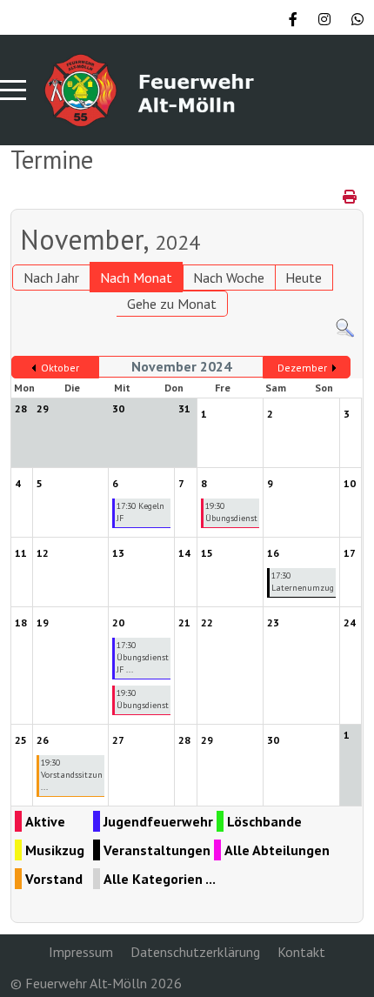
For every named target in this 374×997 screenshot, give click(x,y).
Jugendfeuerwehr (158, 821)
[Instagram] (324, 19)
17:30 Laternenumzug (302, 581)
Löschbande (264, 821)
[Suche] (345, 327)
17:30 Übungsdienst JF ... (143, 657)
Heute (303, 277)
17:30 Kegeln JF (140, 512)
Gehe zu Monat (172, 303)
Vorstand (54, 878)
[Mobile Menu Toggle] (13, 90)
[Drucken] (351, 196)
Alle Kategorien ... (160, 878)
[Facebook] (293, 19)
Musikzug (54, 850)
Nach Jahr (51, 277)
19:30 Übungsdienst (231, 512)
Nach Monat (136, 277)
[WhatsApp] (357, 19)
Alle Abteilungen (277, 850)
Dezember (302, 367)
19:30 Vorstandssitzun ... (72, 775)
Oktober (60, 367)
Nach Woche (228, 277)
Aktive (45, 821)
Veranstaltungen (157, 850)
